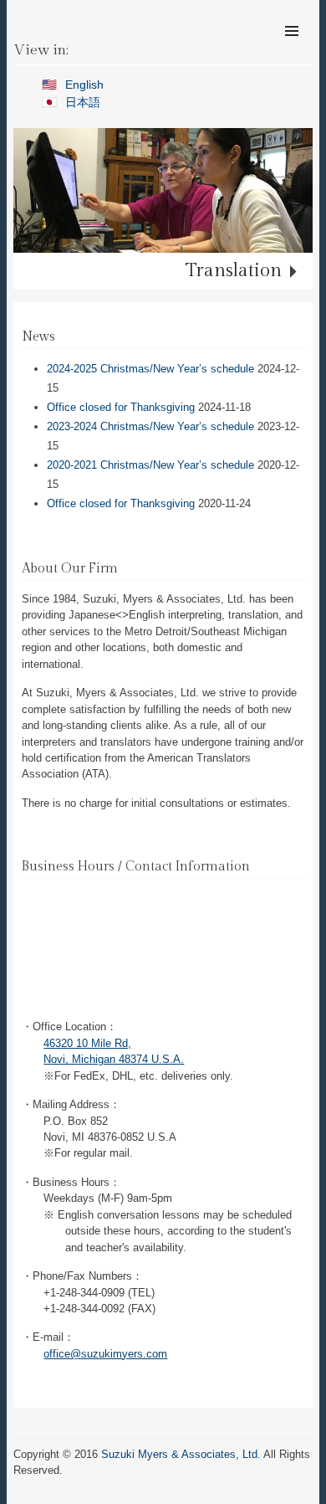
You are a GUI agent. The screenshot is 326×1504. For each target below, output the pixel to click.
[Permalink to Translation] (163, 190)
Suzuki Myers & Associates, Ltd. (181, 1454)
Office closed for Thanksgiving (121, 407)
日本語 (82, 102)
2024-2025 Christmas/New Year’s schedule (150, 368)
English (84, 84)
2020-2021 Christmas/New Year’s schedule (150, 465)
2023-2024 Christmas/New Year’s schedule (150, 426)
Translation (234, 270)
